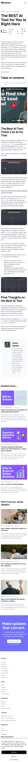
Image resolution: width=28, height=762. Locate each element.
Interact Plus (4, 677)
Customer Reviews (6, 708)
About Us (3, 701)
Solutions (3, 664)
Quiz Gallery (4, 666)
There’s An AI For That (8, 144)
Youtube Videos (5, 693)
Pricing (3, 675)
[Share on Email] (22, 34)
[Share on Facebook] (22, 29)
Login (2, 728)
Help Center (4, 689)
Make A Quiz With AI (7, 737)
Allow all (14, 752)
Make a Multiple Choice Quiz (8, 720)
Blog (2, 11)
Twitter (3, 706)
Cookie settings (14, 759)
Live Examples (5, 670)
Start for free (13, 641)
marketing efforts (18, 315)
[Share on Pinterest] (22, 31)
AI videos (3, 64)
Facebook (3, 703)
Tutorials (3, 691)
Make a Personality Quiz (7, 718)
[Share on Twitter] (25, 29)
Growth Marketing (12, 11)
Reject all (14, 756)
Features (3, 662)
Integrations (4, 668)
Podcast (3, 687)
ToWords (8, 232)
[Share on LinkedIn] (25, 31)
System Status (5, 730)
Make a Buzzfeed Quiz (7, 716)
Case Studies (4, 673)
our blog (9, 47)
